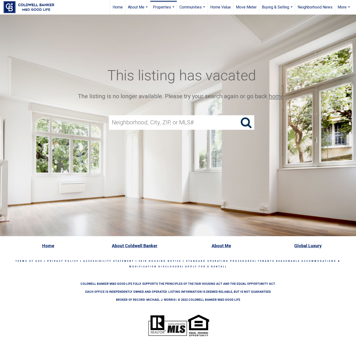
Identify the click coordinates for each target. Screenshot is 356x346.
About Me (138, 10)
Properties (164, 10)
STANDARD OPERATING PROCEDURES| (221, 261)
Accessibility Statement (108, 261)
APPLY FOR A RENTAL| (206, 266)
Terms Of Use (29, 261)
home (276, 96)
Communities (192, 10)
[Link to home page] (31, 7)
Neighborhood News (315, 7)
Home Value (220, 7)
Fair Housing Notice (160, 261)
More (344, 10)
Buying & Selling (278, 10)
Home (118, 7)
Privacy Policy (63, 261)
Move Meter (246, 7)
